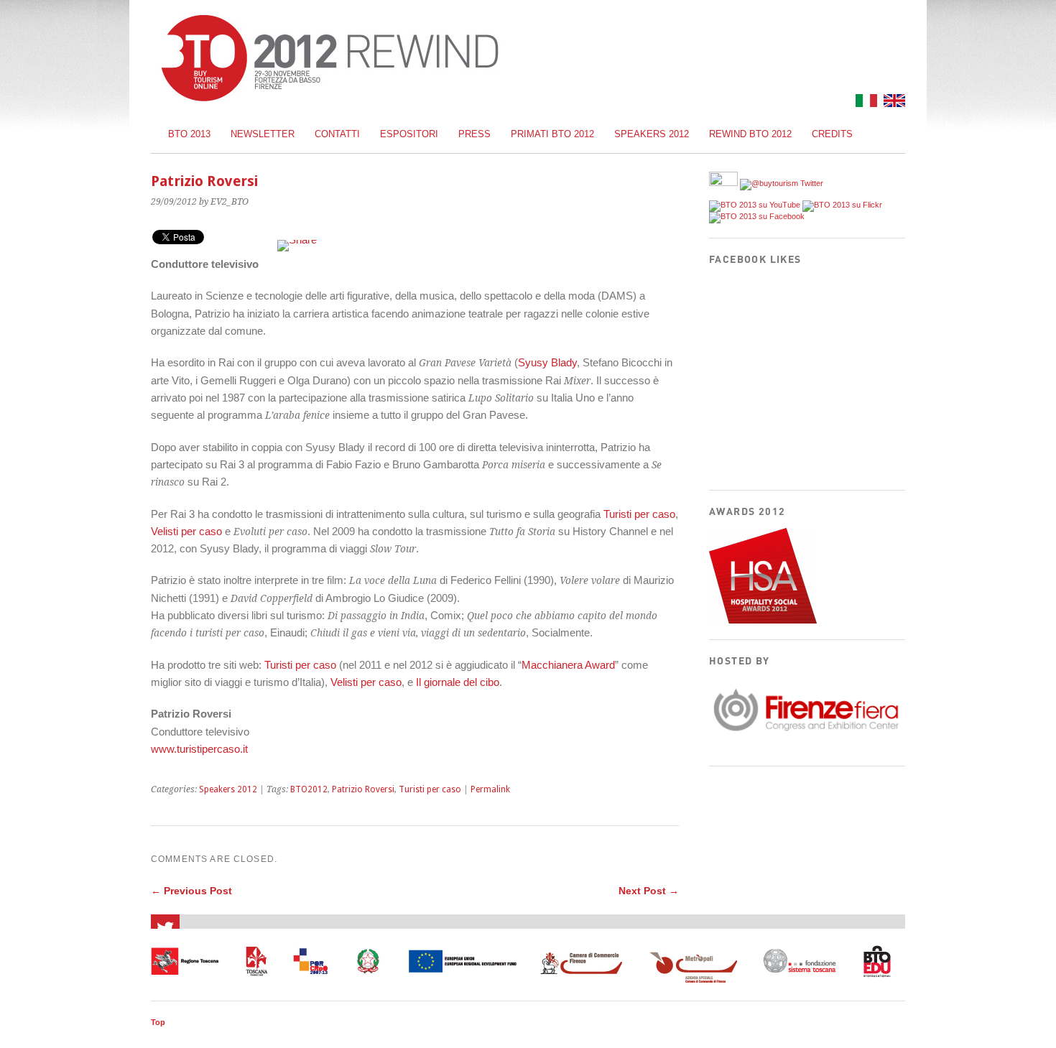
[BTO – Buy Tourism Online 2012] (329, 97)
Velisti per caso (186, 531)
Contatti (337, 134)
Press (474, 134)
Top (158, 1022)
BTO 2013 (189, 134)
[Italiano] (864, 103)
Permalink (490, 789)
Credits (832, 134)
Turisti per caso (639, 514)
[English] (892, 103)
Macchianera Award (568, 665)
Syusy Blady (547, 362)
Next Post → (649, 890)
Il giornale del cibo (457, 682)
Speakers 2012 (651, 134)
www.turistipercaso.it (199, 749)
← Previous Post (191, 890)
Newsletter (263, 134)
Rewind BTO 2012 (750, 134)
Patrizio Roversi (363, 789)
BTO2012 (309, 789)
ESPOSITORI (409, 134)
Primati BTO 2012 (552, 134)
